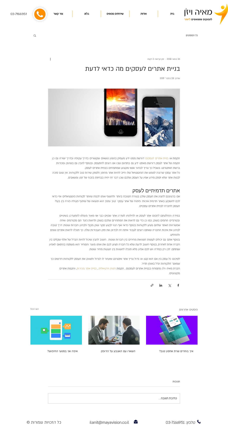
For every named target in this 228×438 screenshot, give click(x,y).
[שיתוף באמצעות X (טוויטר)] (169, 285)
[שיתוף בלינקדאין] (160, 285)
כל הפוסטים (192, 35)
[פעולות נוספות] (50, 59)
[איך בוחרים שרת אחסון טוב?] (172, 330)
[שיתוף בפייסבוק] (178, 285)
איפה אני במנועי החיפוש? (62, 351)
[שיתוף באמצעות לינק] (152, 285)
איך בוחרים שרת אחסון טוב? (176, 351)
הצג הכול (34, 309)
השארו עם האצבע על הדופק (118, 351)
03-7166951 (19, 14)
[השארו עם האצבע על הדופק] (114, 330)
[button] (35, 35)
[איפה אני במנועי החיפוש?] (56, 330)
